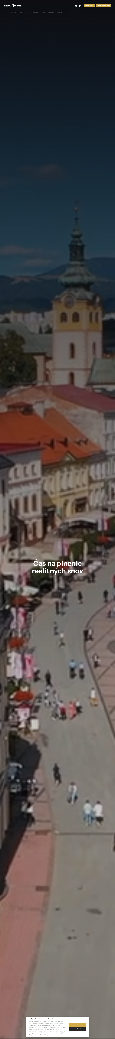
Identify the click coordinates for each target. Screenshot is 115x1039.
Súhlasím (77, 1025)
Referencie (36, 13)
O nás (21, 13)
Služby (28, 13)
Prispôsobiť (77, 1029)
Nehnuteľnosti (11, 13)
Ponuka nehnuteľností (57, 581)
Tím (44, 13)
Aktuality (51, 13)
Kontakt (59, 13)
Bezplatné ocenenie (104, 5)
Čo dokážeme (89, 5)
